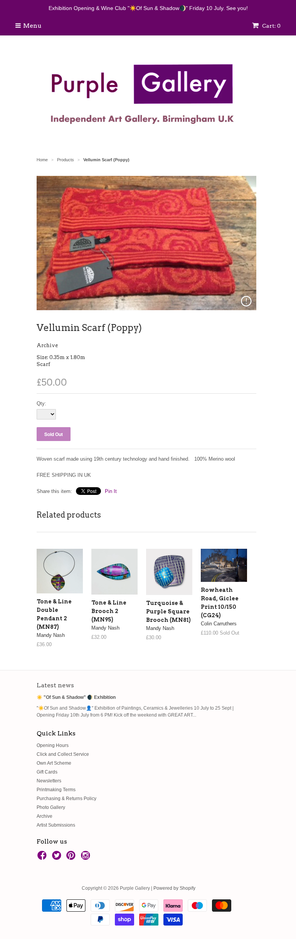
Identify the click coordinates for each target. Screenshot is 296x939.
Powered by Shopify (174, 888)
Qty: (41, 403)
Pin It (111, 491)
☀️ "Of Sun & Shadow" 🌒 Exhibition (76, 697)
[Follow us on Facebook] (43, 858)
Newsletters (49, 781)
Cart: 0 (271, 26)
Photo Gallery (51, 807)
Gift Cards (47, 772)
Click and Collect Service (63, 754)
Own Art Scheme (54, 763)
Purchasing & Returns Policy (66, 798)
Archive (47, 345)
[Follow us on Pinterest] (72, 858)
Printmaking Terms (56, 789)
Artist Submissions (56, 825)
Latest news (55, 685)
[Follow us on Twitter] (58, 858)
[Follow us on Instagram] (86, 858)
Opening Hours (53, 745)
